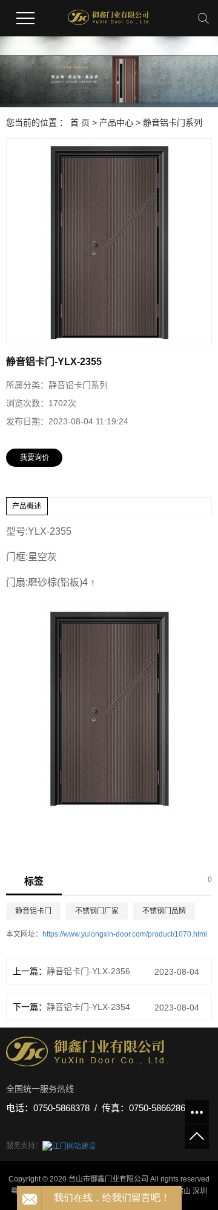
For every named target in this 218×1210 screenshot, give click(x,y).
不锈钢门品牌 (164, 911)
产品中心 (116, 122)
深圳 (200, 1191)
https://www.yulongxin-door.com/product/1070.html (124, 934)
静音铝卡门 (33, 911)
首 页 (80, 122)
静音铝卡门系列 (172, 122)
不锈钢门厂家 (97, 911)
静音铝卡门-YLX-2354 (88, 1007)
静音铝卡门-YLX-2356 (88, 971)
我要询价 (34, 457)
